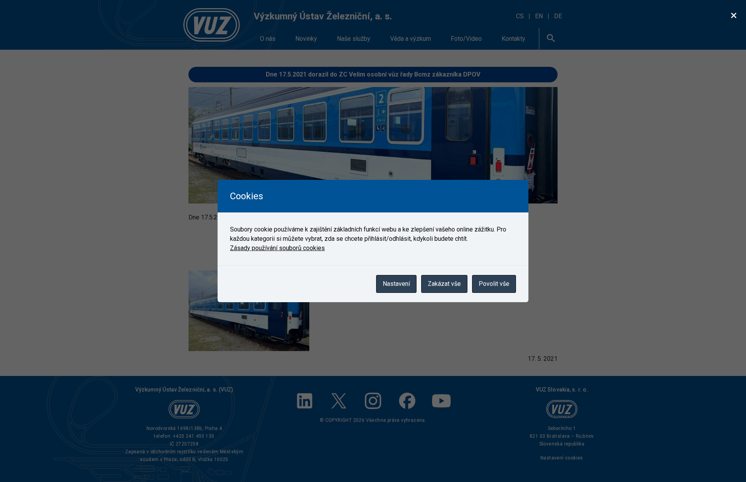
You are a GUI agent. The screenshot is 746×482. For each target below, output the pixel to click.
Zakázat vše (444, 283)
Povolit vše (494, 283)
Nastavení (396, 283)
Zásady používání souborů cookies (277, 248)
